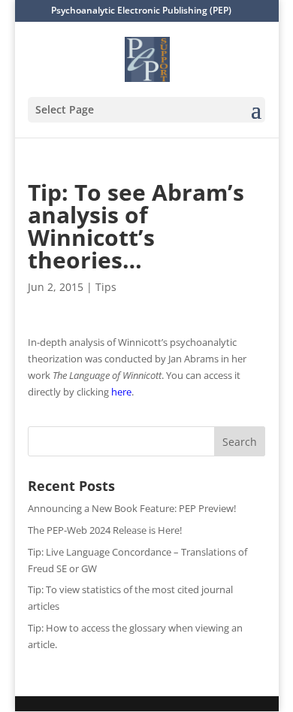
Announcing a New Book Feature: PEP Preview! (132, 508)
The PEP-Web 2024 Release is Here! (105, 530)
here (121, 391)
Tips (105, 287)
